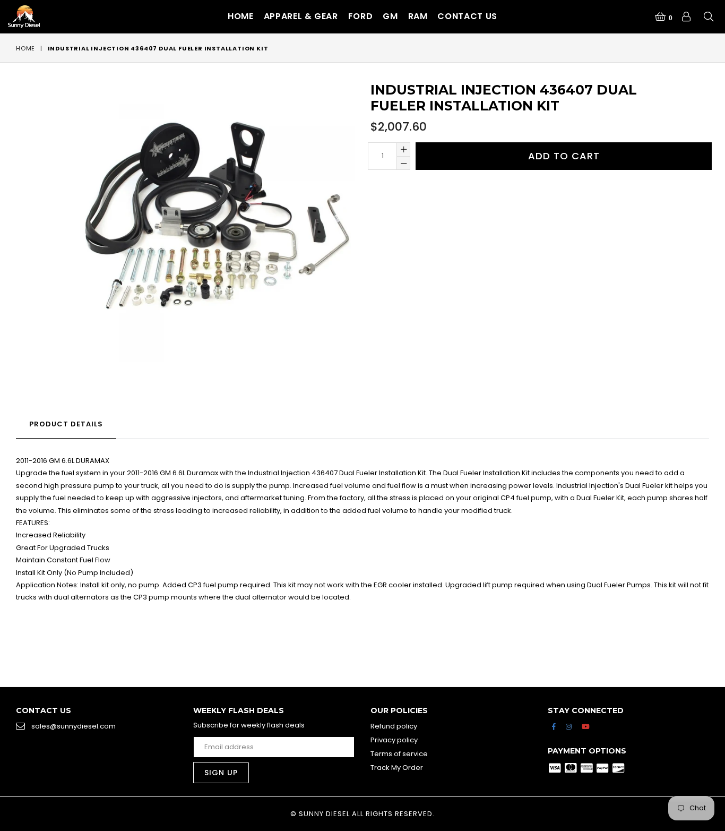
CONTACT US (467, 16)
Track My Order (396, 768)
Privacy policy (394, 740)
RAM (418, 16)
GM (390, 16)
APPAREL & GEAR (301, 16)
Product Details (66, 424)
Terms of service (399, 754)
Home (241, 16)
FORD (360, 16)
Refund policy (393, 726)
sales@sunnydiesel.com (73, 726)
